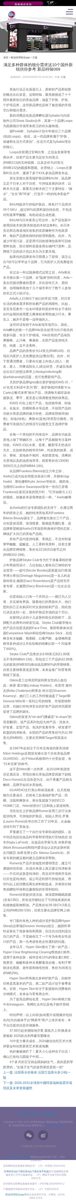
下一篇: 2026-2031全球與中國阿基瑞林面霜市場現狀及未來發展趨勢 (37, 1085)
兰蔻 (34, 57)
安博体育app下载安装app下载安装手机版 (26, 1171)
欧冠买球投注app (20, 57)
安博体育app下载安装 (38, 1114)
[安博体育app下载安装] (23, 4)
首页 (5, 57)
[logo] (10, 15)
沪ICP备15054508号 (56, 1125)
